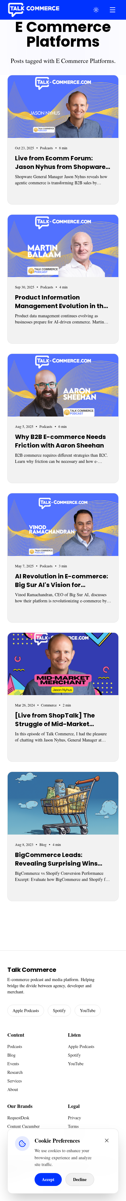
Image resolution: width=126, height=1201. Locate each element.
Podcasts (14, 1046)
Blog (11, 1055)
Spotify (59, 1010)
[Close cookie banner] (106, 1140)
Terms (73, 1126)
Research (15, 1072)
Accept (48, 1179)
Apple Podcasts (26, 1010)
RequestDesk (18, 1118)
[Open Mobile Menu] (112, 10)
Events (13, 1063)
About (12, 1089)
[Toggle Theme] (96, 9)
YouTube (87, 1010)
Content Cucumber (23, 1126)
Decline (80, 1179)
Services (14, 1081)
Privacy (74, 1118)
